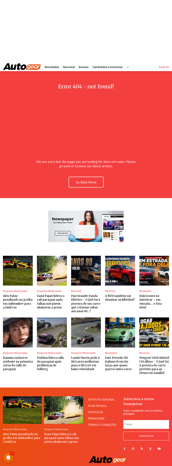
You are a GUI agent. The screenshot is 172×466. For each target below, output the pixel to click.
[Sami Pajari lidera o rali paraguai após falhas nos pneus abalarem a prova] (52, 271)
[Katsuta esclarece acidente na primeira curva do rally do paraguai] (18, 332)
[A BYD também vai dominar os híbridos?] (120, 271)
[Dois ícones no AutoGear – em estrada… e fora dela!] (154, 271)
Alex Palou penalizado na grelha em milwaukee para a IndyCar (21, 438)
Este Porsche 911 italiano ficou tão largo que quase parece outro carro (118, 363)
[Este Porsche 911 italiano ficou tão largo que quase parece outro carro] (120, 332)
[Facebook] (124, 449)
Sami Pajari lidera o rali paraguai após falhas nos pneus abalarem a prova (61, 438)
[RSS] (141, 449)
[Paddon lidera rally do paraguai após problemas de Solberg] (52, 332)
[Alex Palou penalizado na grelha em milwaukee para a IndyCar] (18, 271)
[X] (150, 449)
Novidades (145, 291)
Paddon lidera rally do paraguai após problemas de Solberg (50, 363)
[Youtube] (159, 449)
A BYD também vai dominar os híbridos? (120, 298)
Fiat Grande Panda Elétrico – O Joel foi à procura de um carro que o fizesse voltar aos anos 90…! (85, 303)
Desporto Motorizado (15, 291)
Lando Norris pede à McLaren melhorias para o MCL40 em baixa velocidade (85, 363)
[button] (164, 67)
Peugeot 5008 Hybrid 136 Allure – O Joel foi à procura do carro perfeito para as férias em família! (154, 365)
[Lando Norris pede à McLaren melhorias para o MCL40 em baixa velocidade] (86, 332)
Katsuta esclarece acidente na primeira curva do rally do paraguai (18, 363)
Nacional (76, 291)
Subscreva (146, 436)
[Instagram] (133, 449)
